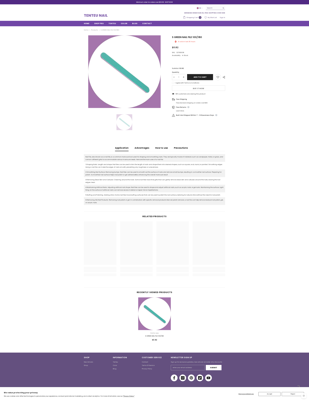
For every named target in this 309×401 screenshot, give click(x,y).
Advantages (142, 147)
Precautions (181, 147)
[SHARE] (223, 77)
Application (122, 147)
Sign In (222, 17)
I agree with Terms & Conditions (187, 83)
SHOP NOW (169, 2)
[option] (124, 71)
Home (86, 30)
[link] (100, 271)
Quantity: (175, 72)
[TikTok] (200, 377)
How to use (161, 147)
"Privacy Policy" (128, 396)
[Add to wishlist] (218, 77)
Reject (293, 394)
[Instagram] (182, 377)
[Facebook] (174, 377)
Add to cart (200, 77)
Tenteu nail (154, 333)
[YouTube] (208, 377)
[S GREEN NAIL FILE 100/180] (154, 313)
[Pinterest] (191, 377)
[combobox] (213, 8)
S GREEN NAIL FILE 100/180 (154, 336)
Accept (269, 394)
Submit (213, 367)
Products (94, 30)
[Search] (215, 8)
